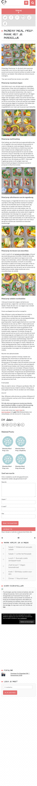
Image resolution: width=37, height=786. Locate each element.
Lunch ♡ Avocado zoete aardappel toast (18, 559)
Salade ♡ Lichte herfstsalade (19, 554)
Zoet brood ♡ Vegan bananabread (16, 566)
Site (3, 513)
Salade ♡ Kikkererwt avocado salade (20, 548)
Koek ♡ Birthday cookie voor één (20, 572)
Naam (4, 499)
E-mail (4, 506)
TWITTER (18, 410)
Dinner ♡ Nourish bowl (18, 578)
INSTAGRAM (6, 412)
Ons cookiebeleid (22, 618)
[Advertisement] (18, 647)
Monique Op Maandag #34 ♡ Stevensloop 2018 (20, 674)
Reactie (4, 482)
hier (9, 605)
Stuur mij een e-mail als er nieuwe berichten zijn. (17, 532)
